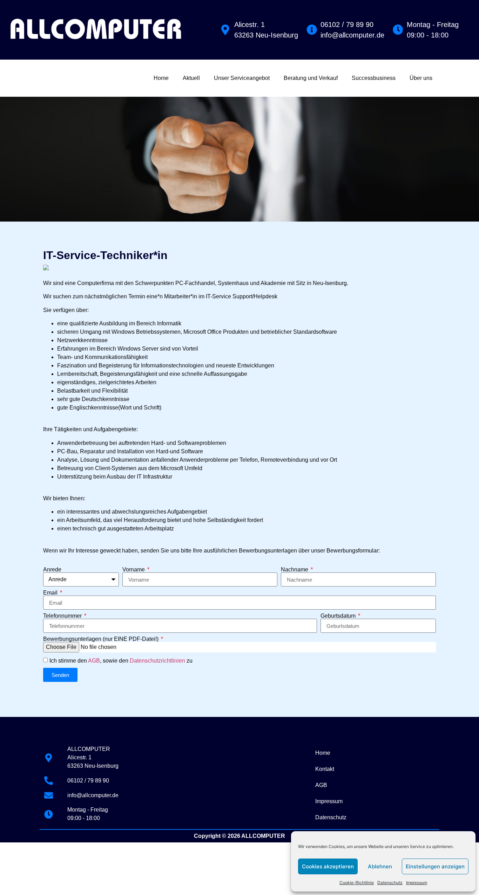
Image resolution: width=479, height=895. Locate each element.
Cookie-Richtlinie (356, 882)
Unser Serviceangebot (242, 78)
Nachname (295, 569)
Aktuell (191, 78)
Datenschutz (390, 882)
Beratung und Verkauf (311, 78)
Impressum (416, 882)
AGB (94, 661)
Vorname (134, 569)
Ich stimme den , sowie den (121, 661)
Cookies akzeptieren (328, 866)
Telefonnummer (63, 616)
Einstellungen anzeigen (435, 866)
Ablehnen (380, 866)
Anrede (52, 569)
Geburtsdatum (339, 616)
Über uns (421, 78)
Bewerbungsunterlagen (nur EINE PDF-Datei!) (101, 639)
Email (51, 593)
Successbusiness (374, 78)
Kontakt (324, 769)
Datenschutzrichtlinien (157, 661)
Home (161, 78)
